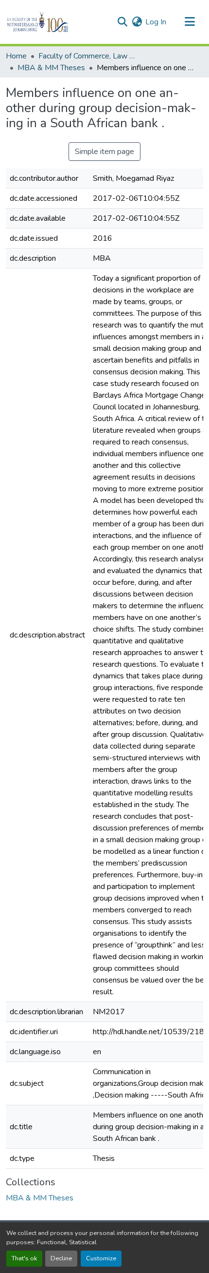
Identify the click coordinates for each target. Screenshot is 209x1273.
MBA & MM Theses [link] (51, 67)
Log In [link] (155, 22)
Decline (61, 1258)
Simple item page (104, 151)
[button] (54, 22)
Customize (101, 1258)
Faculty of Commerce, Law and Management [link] (87, 56)
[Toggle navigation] (189, 22)
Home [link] (16, 56)
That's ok (24, 1258)
